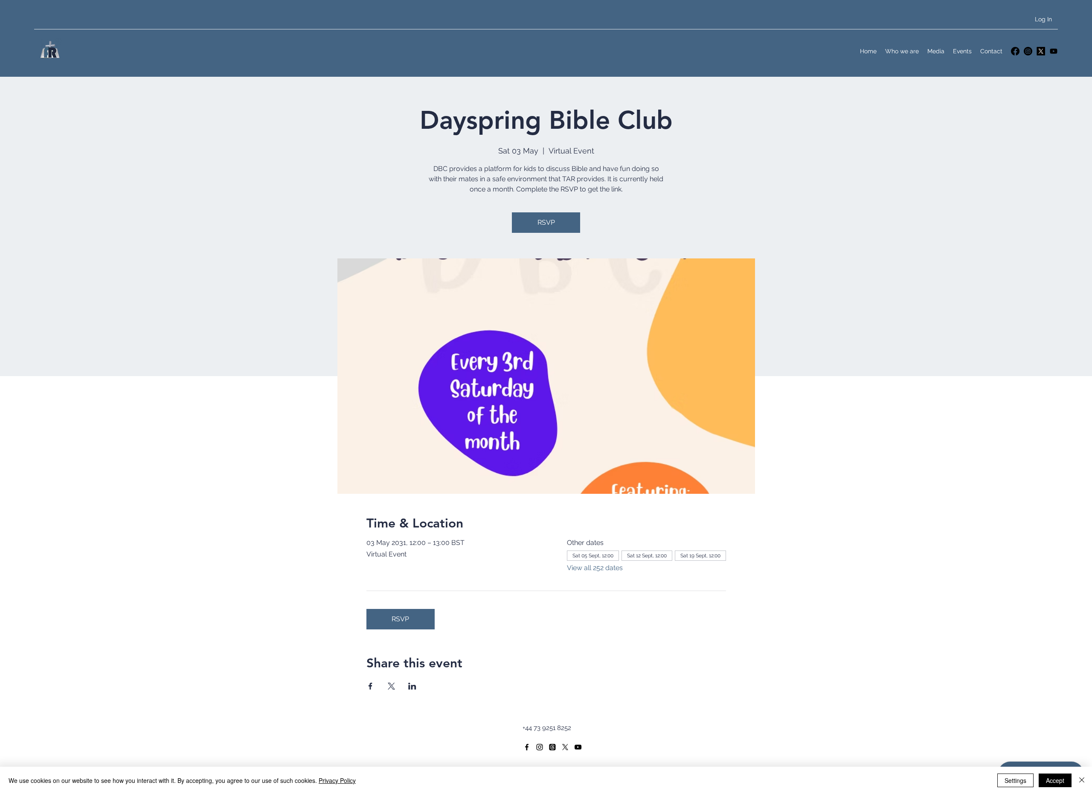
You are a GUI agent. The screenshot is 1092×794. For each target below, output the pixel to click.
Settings (1015, 780)
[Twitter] (1041, 51)
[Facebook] (1015, 51)
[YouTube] (1053, 51)
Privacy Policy (337, 780)
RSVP (546, 222)
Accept (1055, 780)
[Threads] (552, 747)
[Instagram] (1028, 51)
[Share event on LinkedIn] (412, 686)
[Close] (1082, 780)
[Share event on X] (391, 686)
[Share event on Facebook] (370, 686)
